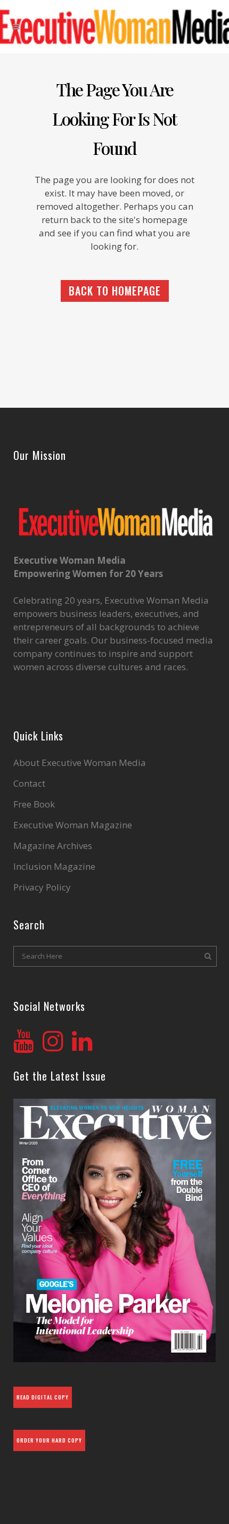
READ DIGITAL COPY (43, 1397)
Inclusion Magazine (54, 866)
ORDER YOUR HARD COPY (49, 1440)
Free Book (34, 804)
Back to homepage (115, 291)
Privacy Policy (42, 887)
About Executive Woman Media (79, 763)
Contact (29, 783)
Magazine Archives (52, 846)
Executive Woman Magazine (72, 825)
